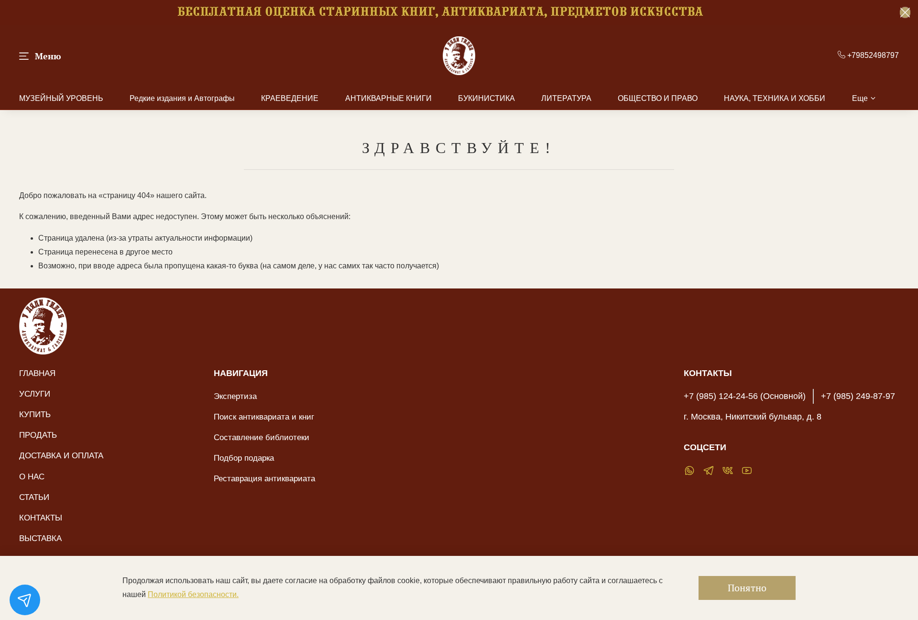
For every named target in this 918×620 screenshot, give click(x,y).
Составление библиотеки (261, 437)
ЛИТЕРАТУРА (566, 98)
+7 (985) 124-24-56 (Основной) (745, 396)
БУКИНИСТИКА (486, 98)
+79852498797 (872, 55)
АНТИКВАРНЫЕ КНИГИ (388, 98)
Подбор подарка (244, 458)
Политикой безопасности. (193, 594)
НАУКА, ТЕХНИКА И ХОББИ (774, 98)
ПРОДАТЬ (38, 435)
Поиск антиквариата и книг (264, 416)
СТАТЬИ (34, 497)
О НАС (31, 476)
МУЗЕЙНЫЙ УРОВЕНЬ (61, 98)
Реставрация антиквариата (264, 478)
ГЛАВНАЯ (37, 373)
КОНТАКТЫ (40, 517)
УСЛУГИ (34, 394)
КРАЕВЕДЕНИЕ (289, 98)
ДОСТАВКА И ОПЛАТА (61, 455)
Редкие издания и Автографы (182, 98)
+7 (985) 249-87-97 (858, 396)
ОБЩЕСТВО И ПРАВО (658, 98)
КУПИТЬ (35, 414)
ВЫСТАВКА (40, 538)
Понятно (747, 587)
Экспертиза (235, 396)
